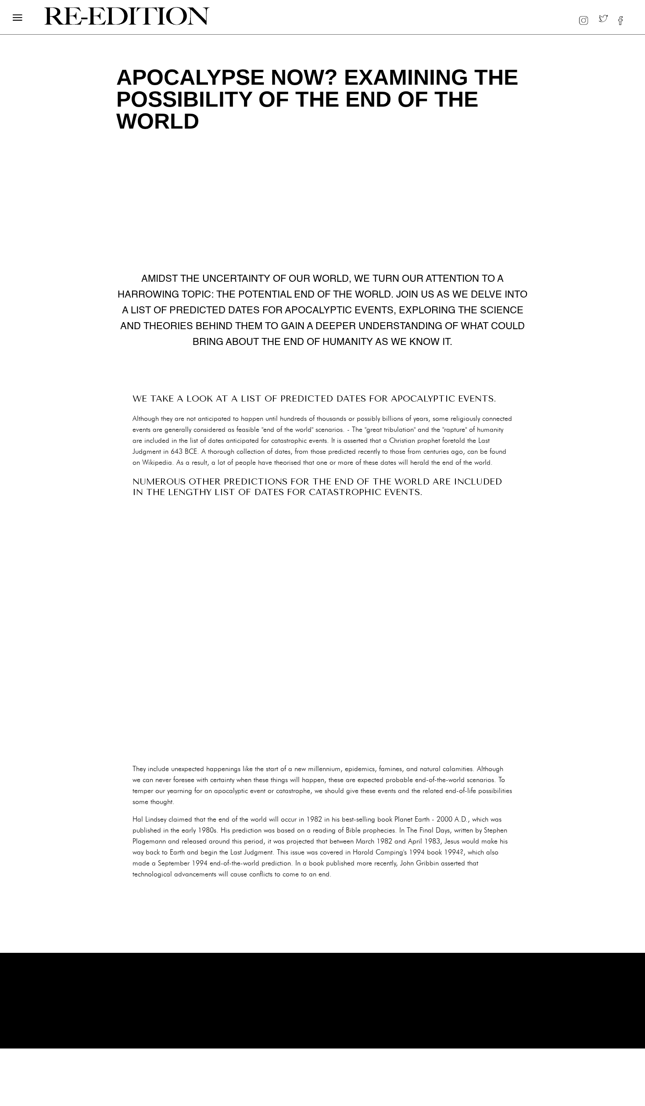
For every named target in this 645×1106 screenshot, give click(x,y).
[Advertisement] (322, 630)
